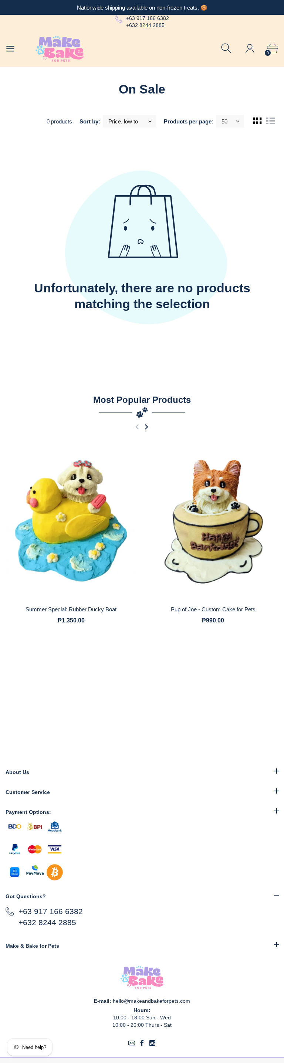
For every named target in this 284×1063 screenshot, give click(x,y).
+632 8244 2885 (145, 25)
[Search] (227, 49)
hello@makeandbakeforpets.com (151, 1001)
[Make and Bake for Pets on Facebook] (142, 1043)
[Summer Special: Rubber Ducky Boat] (71, 521)
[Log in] (250, 49)
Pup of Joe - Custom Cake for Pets (213, 609)
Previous (137, 426)
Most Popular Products (142, 400)
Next (146, 426)
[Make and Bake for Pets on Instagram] (152, 1043)
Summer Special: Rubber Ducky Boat (71, 609)
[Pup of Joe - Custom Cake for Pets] (213, 521)
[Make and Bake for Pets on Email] (131, 1043)
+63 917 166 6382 (147, 18)
